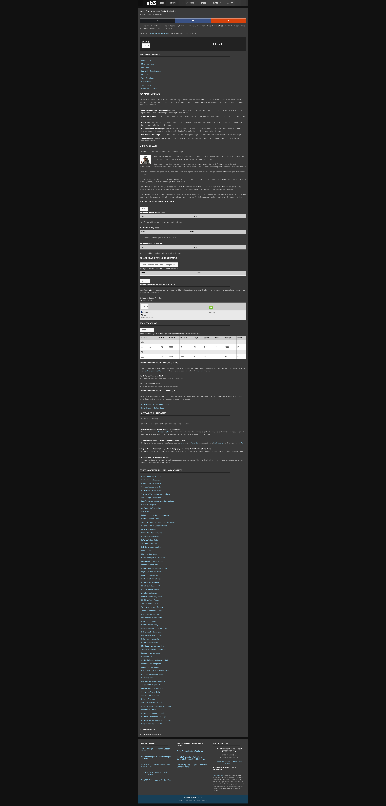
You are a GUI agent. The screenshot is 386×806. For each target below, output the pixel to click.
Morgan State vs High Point (151, 597)
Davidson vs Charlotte (149, 642)
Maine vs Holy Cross (149, 554)
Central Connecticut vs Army (152, 480)
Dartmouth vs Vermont (150, 536)
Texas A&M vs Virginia (149, 604)
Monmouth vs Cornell (149, 575)
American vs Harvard (149, 593)
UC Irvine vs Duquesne (150, 582)
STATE (145, 42)
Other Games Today (149, 89)
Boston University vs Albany (152, 561)
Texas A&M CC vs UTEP (150, 685)
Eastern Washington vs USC (152, 724)
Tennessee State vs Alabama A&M (154, 650)
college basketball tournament (156, 371)
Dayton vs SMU (147, 657)
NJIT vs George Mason (150, 589)
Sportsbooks (188, 3)
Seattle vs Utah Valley (149, 625)
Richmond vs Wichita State (151, 618)
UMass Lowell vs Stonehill (151, 483)
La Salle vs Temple (148, 529)
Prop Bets (145, 75)
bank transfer (218, 443)
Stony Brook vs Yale (149, 543)
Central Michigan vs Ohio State (153, 558)
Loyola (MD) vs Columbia (151, 572)
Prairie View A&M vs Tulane (151, 533)
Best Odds (145, 68)
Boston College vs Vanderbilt (152, 688)
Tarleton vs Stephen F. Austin (152, 611)
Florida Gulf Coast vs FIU (150, 586)
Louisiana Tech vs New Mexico (153, 681)
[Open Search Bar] (238, 3)
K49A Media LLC (218, 775)
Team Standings (147, 78)
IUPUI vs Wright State (149, 540)
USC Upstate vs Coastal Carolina (154, 568)
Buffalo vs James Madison (151, 547)
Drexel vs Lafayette (148, 505)
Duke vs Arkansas (148, 699)
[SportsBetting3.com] (152, 3)
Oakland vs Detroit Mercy (151, 579)
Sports (173, 3)
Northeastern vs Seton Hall (151, 490)
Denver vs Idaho (147, 678)
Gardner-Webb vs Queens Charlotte (154, 526)
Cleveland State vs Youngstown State (155, 494)
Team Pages (146, 85)
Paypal (243, 443)
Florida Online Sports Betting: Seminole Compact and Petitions (191, 758)
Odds (162, 3)
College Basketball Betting (158, 33)
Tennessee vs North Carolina (152, 607)
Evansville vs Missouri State (151, 635)
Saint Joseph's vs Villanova (151, 498)
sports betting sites (162, 432)
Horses (203, 3)
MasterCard (194, 443)
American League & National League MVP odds (156, 758)
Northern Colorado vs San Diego (153, 717)
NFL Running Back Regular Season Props (155, 750)
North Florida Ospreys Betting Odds (155, 404)
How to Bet (216, 3)
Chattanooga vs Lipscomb (151, 476)
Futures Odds (146, 82)
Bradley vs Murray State (150, 653)
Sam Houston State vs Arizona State (155, 671)
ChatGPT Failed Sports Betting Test (156, 780)
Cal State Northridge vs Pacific (153, 713)
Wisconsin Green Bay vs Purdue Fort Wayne (158, 522)
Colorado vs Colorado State (152, 674)
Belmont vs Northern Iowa (151, 632)
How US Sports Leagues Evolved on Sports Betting (192, 766)
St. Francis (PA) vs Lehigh (151, 508)
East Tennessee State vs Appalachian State (157, 501)
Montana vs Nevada (149, 710)
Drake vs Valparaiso (149, 621)
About (230, 3)
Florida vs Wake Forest (150, 600)
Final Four (199, 371)
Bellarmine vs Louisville (150, 639)
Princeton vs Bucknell (149, 565)
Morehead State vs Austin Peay (153, 646)
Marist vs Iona (146, 550)
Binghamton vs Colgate (150, 667)
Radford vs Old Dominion (151, 519)
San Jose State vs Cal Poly (151, 703)
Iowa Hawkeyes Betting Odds (152, 408)
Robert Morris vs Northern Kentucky (155, 515)
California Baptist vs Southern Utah (154, 660)
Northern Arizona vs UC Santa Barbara (156, 720)
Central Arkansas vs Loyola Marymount (156, 706)
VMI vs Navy (146, 512)
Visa (182, 443)
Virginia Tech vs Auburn (150, 695)
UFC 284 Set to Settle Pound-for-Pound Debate (155, 773)
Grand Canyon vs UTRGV (151, 614)
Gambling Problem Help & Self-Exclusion (229, 762)
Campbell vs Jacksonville (151, 487)
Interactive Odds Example (151, 71)
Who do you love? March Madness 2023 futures (155, 765)
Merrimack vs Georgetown (151, 664)
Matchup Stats (146, 60)
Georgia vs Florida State (150, 692)
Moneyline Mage (147, 64)
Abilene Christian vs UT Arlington (154, 628)
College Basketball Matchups (151, 734)
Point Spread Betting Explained (190, 751)
